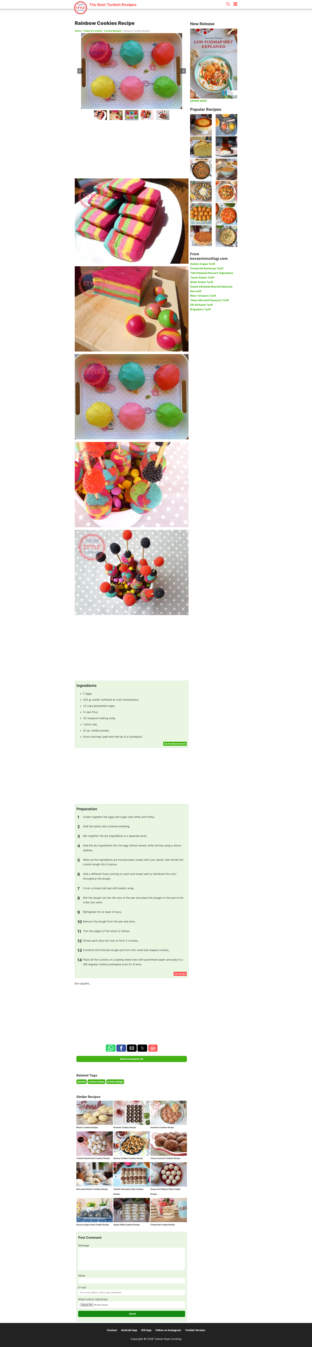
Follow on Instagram (168, 1330)
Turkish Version (195, 1330)
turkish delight (115, 1081)
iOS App (146, 1330)
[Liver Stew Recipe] (201, 169)
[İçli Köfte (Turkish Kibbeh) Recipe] (201, 214)
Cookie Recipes (112, 30)
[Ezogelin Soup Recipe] (226, 169)
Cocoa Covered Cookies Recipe (165, 1158)
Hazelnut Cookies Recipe (162, 1127)
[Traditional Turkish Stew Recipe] (226, 191)
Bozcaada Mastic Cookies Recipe (92, 1189)
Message (83, 1245)
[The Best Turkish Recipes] (105, 12)
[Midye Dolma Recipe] (201, 191)
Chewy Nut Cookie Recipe (162, 1224)
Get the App (180, 974)
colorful (81, 1081)
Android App (129, 1330)
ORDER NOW (198, 100)
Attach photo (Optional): (93, 1299)
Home (78, 30)
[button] (80, 71)
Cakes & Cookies (92, 30)
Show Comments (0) (131, 1058)
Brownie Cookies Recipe (124, 1127)
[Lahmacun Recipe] (201, 236)
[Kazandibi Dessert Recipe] (226, 147)
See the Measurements (175, 744)
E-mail (82, 1287)
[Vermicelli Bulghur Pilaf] (226, 236)
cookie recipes (96, 1081)
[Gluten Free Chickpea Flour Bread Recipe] (201, 147)
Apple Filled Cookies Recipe (126, 1224)
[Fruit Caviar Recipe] (226, 125)
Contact (112, 1330)
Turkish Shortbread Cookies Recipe (93, 1158)
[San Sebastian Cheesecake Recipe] (201, 125)
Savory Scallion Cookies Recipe (128, 1158)
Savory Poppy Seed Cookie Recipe (92, 1224)
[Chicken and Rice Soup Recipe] (226, 214)
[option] (100, 115)
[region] (131, 149)
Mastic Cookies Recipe (87, 1127)
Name (81, 1275)
